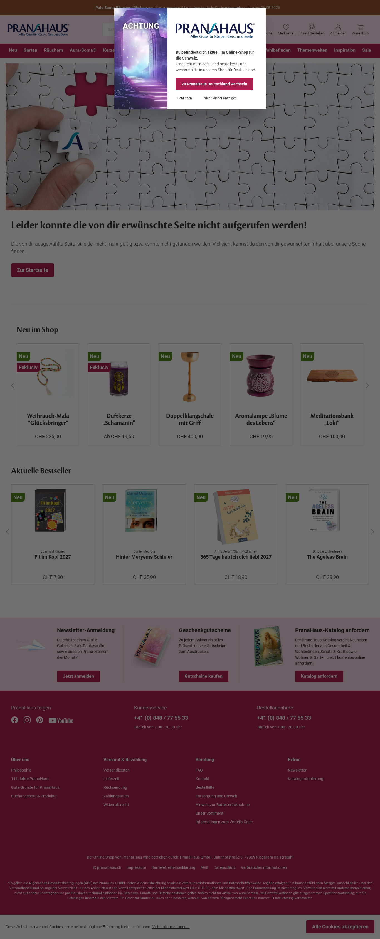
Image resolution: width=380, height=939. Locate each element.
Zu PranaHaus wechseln (214, 84)
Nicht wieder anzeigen (220, 98)
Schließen (184, 98)
